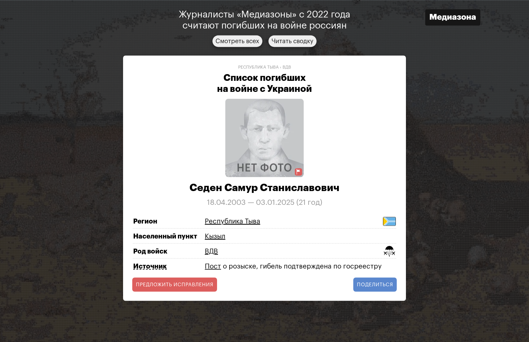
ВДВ (287, 67)
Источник (150, 266)
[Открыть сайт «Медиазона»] (453, 18)
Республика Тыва (258, 67)
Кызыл (215, 236)
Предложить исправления (174, 284)
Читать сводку (292, 41)
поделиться (375, 284)
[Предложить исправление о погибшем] (298, 172)
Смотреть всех (237, 41)
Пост (213, 266)
